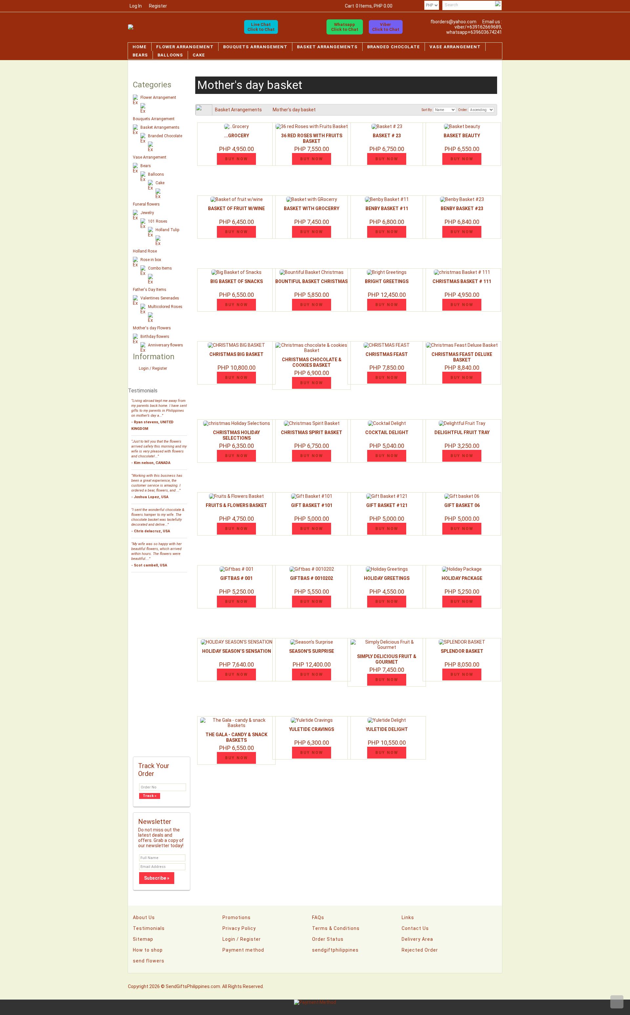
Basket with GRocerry (311, 208)
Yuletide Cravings (311, 729)
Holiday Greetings (387, 578)
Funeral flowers (146, 204)
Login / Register (153, 368)
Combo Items (160, 268)
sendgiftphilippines (335, 950)
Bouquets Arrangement (255, 46)
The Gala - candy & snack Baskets (236, 737)
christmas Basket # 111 (461, 281)
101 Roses (157, 221)
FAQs (318, 917)
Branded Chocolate (393, 46)
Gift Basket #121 (387, 505)
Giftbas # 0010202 (311, 578)
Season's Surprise (311, 651)
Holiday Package (462, 578)
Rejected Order (420, 950)
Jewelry (147, 212)
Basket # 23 (387, 135)
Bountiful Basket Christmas (311, 281)
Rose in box (150, 259)
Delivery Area (417, 939)
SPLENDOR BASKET (462, 651)
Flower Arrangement (185, 46)
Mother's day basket (294, 109)
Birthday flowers (154, 336)
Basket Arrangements (327, 46)
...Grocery (236, 135)
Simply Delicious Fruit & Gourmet (386, 659)
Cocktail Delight (387, 432)
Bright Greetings (387, 281)
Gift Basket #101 (311, 505)
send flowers (148, 960)
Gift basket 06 (462, 505)
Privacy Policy (239, 928)
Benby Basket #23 (462, 208)
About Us (144, 917)
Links (408, 917)
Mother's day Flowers (152, 328)
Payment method (243, 950)
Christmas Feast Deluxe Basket (461, 357)
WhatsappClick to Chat (344, 27)
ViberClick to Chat (385, 27)
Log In (136, 6)
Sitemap (143, 939)
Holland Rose (145, 251)
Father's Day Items (149, 289)
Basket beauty (462, 135)
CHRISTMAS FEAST (387, 354)
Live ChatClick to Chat (261, 27)
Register (158, 6)
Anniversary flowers (165, 345)
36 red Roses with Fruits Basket (311, 138)
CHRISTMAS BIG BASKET (236, 354)
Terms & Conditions (336, 928)
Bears (140, 55)
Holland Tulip (167, 230)
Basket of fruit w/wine (236, 208)
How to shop (148, 950)
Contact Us (415, 928)
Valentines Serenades (159, 298)
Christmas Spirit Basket (311, 432)
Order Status (328, 939)
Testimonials (149, 928)
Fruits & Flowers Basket (236, 505)
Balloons (170, 55)
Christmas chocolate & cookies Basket (312, 362)
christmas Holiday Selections (236, 435)
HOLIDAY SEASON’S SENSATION (236, 651)
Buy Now (236, 159)
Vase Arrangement (455, 46)
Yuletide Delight (387, 729)
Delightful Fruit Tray (462, 432)
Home (140, 46)
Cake (199, 55)
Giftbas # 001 (236, 578)
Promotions (236, 917)
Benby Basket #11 (387, 208)
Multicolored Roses (165, 306)
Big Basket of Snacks (236, 281)
